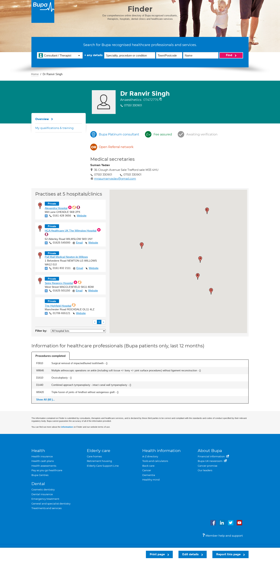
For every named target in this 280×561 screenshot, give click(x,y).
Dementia (148, 475)
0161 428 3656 (62, 215)
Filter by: (41, 330)
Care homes (94, 456)
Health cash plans (42, 460)
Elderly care (98, 450)
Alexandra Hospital (56, 208)
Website (81, 215)
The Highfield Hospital (58, 305)
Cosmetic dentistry (43, 489)
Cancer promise (207, 465)
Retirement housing (99, 460)
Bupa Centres (39, 475)
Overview (42, 119)
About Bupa (210, 450)
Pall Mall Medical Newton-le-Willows (66, 256)
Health (38, 450)
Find (229, 55)
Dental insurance (42, 494)
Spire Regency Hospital (59, 283)
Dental (38, 483)
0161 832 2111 (62, 268)
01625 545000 (61, 242)
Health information (161, 450)
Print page (158, 554)
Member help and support (224, 535)
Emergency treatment (45, 498)
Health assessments (43, 465)
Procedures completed (50, 355)
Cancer (146, 470)
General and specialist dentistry (50, 503)
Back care (148, 465)
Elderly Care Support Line (103, 465)
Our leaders (205, 470)
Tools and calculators (155, 460)
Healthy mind (151, 479)
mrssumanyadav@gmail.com (115, 178)
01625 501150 (61, 290)
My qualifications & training (54, 128)
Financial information (211, 456)
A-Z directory (150, 456)
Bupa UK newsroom (210, 460)
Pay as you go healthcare (46, 470)
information (67, 427)
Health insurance (42, 456)
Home (35, 74)
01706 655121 (61, 313)
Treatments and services (46, 508)
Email (79, 242)
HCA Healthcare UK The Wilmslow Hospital (70, 230)
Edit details (190, 554)
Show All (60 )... (45, 399)
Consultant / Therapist (57, 55)
